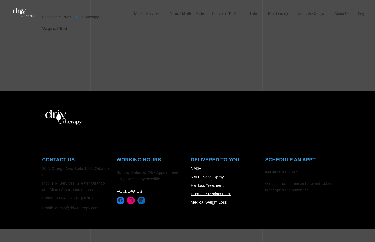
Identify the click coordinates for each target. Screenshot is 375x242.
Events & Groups (310, 13)
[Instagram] (131, 200)
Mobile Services (147, 13)
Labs (254, 13)
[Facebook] (120, 200)
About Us (341, 13)
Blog (360, 13)
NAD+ (196, 168)
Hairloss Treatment (207, 185)
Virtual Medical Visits (187, 13)
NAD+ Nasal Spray (207, 177)
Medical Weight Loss (209, 202)
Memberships (278, 13)
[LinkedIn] (141, 200)
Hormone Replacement (211, 194)
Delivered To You (226, 13)
